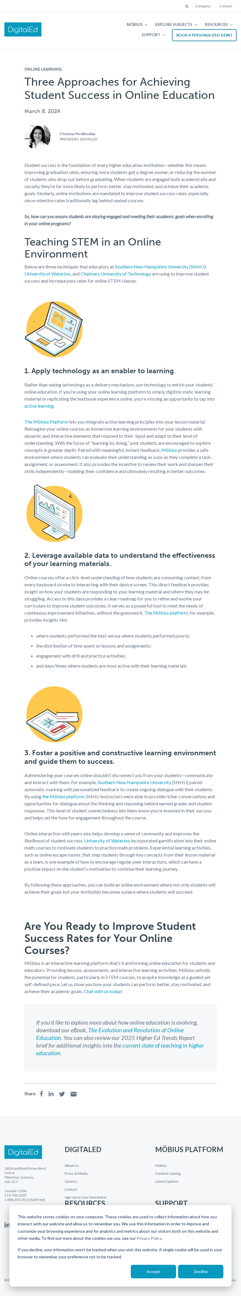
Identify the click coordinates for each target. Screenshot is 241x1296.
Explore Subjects (173, 24)
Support (151, 34)
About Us (72, 1165)
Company (202, 6)
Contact (226, 6)
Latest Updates (167, 1181)
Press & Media (76, 1173)
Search (187, 7)
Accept (153, 1271)
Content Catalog (167, 1173)
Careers (71, 1181)
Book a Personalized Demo (204, 35)
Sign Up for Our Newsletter (86, 1197)
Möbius (135, 24)
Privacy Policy (149, 1238)
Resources (216, 24)
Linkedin (7, 1224)
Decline (201, 1271)
